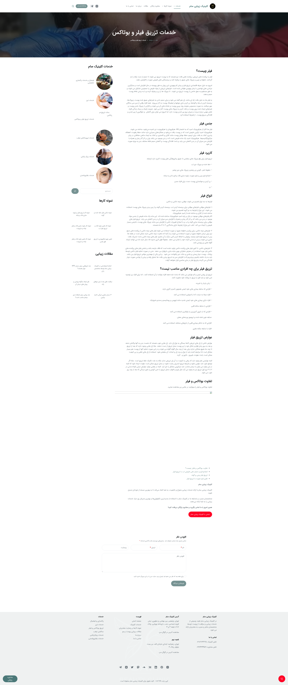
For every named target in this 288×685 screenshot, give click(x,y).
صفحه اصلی (136, 621)
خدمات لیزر (99, 624)
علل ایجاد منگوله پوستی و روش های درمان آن (81, 283)
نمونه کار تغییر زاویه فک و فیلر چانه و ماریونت (81, 240)
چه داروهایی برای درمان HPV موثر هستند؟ (81, 267)
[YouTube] (126, 667)
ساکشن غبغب (98, 631)
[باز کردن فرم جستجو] (73, 6)
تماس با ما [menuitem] (130, 6)
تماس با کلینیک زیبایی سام (200, 514)
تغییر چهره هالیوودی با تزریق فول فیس (103, 240)
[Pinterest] (162, 667)
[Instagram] (97, 6)
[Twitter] (132, 667)
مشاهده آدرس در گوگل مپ (169, 632)
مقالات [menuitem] (146, 6)
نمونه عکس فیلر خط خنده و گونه (103, 214)
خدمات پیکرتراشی (97, 635)
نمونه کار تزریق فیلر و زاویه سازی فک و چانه (81, 214)
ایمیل (152, 547)
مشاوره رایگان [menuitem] (155, 6)
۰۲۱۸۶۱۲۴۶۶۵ (202, 641)
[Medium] (150, 667)
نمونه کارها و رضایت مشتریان (130, 628)
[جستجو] (75, 191)
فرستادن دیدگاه (178, 583)
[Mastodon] (138, 667)
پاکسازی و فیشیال (97, 621)
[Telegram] (92, 6)
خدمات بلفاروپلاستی (96, 638)
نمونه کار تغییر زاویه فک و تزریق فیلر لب (103, 227)
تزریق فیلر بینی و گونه (200, 475)
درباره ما (138, 635)
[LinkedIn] (156, 667)
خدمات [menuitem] (178, 6)
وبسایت (123, 547)
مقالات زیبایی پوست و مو (131, 631)
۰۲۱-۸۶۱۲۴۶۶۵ (81, 6)
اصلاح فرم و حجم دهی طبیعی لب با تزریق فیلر (190, 471)
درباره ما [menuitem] (138, 6)
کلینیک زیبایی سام (198, 6)
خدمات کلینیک (135, 624)
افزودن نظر (180, 556)
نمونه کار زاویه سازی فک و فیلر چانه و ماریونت (81, 227)
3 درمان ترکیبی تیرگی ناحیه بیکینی (102, 296)
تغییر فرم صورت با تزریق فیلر (197, 478)
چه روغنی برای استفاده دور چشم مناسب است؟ (81, 296)
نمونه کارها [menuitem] (168, 6)
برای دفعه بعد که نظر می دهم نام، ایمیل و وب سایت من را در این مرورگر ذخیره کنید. (158, 576)
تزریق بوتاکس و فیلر (96, 628)
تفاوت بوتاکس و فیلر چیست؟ (196, 468)
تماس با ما (137, 638)
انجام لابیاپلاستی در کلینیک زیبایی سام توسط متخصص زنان (102, 268)
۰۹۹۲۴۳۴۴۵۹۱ (202, 647)
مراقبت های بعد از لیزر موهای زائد (103, 283)
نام (182, 547)
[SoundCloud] (144, 667)
